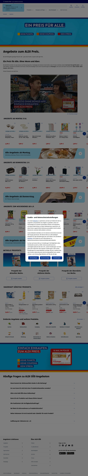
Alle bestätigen (33, 258)
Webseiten (35, 221)
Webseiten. (30, 238)
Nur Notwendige (45, 258)
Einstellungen (56, 258)
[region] (44, 238)
